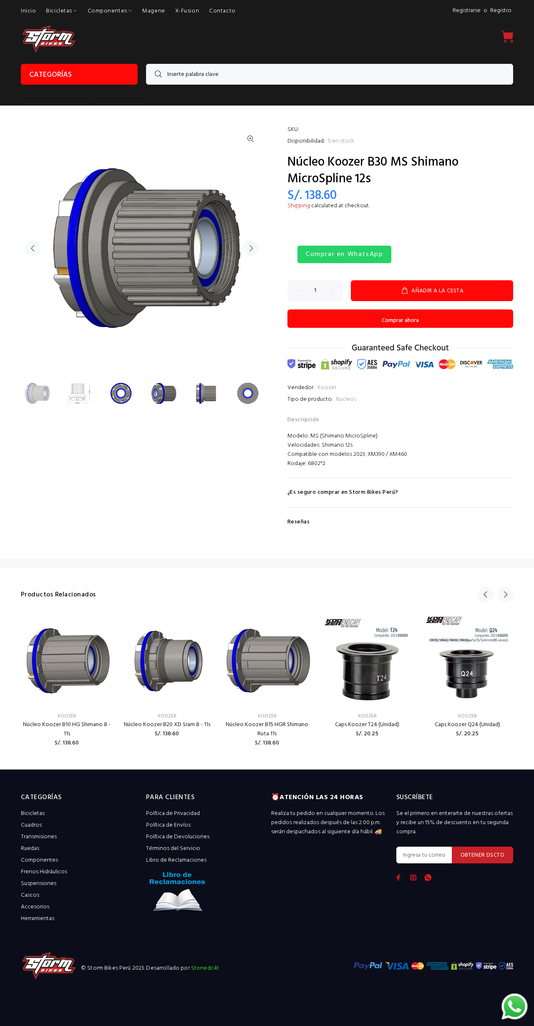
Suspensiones (38, 883)
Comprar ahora (400, 320)
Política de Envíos (168, 825)
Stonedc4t (205, 968)
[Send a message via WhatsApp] (514, 1006)
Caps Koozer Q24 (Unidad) (467, 724)
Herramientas (37, 918)
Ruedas (30, 848)
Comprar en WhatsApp (344, 254)
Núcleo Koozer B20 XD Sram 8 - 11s (167, 724)
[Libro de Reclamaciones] (204, 895)
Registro (500, 10)
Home (27, 99)
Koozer (326, 387)
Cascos (30, 895)
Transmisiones (39, 837)
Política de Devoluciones (177, 837)
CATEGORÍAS (50, 75)
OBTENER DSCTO (482, 855)
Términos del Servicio (173, 848)
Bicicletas (33, 813)
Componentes (39, 860)
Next (251, 248)
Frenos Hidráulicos (44, 872)
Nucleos (346, 399)
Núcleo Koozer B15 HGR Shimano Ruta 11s (267, 729)
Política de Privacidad (173, 813)
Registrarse (467, 10)
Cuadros (31, 825)
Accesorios (35, 907)
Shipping (298, 206)
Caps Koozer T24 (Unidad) (367, 724)
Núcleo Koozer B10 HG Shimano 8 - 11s (67, 729)
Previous (33, 248)
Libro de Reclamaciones (176, 860)
